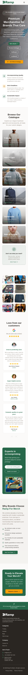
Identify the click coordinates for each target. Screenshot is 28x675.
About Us (4, 645)
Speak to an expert (12, 471)
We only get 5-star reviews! (14, 333)
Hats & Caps (5, 636)
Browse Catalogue (14, 48)
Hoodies (4, 631)
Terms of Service (18, 670)
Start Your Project (9, 552)
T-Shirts (4, 629)
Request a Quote (13, 591)
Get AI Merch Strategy (15, 61)
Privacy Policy (9, 670)
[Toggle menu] (24, 2)
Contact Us (5, 643)
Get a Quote (13, 43)
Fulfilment (14, 52)
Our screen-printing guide (13, 466)
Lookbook (14, 56)
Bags (3, 633)
